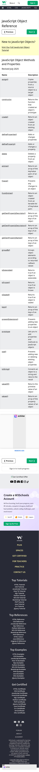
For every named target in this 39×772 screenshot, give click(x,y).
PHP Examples (18, 671)
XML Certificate (19, 713)
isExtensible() (7, 270)
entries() (5, 166)
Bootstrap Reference (18, 632)
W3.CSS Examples (18, 667)
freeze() (5, 181)
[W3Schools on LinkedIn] (15, 482)
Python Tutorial (19, 595)
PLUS (19, 545)
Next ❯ (32, 32)
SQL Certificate (19, 697)
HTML (9, 8)
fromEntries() (7, 193)
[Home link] (4, 3)
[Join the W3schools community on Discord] (18, 482)
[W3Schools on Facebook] (22, 482)
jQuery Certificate (19, 704)
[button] (19, 3)
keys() (4, 307)
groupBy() (6, 250)
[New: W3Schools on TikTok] (28, 482)
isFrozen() (6, 282)
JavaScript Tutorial (19, 589)
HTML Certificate (19, 689)
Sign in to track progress (19, 468)
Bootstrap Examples (18, 669)
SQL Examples (18, 663)
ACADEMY (19, 737)
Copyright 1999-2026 (16, 760)
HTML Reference (18, 619)
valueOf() (5, 384)
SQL (35, 8)
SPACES (19, 550)
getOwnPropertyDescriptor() (13, 213)
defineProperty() (8, 144)
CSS (16, 8)
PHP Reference (18, 634)
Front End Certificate (19, 695)
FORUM (19, 730)
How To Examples (18, 660)
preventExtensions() (10, 319)
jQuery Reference (18, 643)
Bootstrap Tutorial (19, 600)
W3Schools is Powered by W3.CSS (19, 763)
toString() (6, 369)
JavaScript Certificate (19, 693)
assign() (5, 79)
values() (5, 396)
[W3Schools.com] (19, 539)
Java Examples (18, 674)
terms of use (21, 755)
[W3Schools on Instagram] (25, 482)
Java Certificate (19, 706)
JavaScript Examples (18, 658)
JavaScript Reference (18, 624)
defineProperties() (9, 134)
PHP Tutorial (19, 602)
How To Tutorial (19, 591)
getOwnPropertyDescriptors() (14, 225)
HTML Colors (18, 637)
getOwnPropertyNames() (12, 238)
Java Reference (18, 639)
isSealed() (6, 295)
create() (5, 117)
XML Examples (18, 676)
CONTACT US (19, 572)
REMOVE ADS (19, 451)
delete (4, 154)
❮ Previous (8, 32)
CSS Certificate (19, 691)
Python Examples (18, 665)
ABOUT (19, 733)
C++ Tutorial (19, 606)
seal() (4, 351)
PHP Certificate (19, 702)
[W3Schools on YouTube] (11, 482)
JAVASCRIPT (26, 8)
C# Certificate (19, 710)
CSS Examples (18, 656)
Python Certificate (19, 700)
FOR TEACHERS (19, 561)
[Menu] (3, 8)
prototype (6, 331)
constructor (7, 99)
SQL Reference (18, 626)
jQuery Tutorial (19, 608)
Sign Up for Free (12, 524)
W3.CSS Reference (18, 630)
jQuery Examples (18, 678)
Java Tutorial (19, 604)
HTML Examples (18, 654)
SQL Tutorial (19, 593)
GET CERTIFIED (19, 555)
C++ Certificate (19, 708)
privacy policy (21, 756)
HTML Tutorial (19, 584)
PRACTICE (19, 566)
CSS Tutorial (19, 587)
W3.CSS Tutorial (19, 598)
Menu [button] (12, 3)
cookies (27, 755)
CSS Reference (18, 621)
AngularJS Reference (18, 641)
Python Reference (18, 628)
